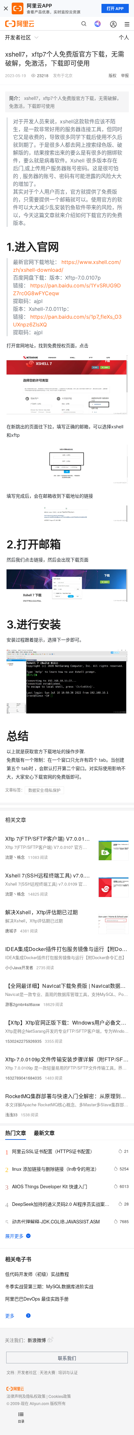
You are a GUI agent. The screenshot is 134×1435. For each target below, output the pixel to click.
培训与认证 (68, 1372)
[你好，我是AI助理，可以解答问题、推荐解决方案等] (97, 24)
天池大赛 (47, 1372)
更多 (9, 1315)
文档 (10, 1372)
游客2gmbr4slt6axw (22, 1004)
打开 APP (115, 8)
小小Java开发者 (19, 967)
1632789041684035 (23, 1078)
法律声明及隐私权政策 (26, 1396)
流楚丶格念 (15, 857)
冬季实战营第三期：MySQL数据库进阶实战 (49, 1286)
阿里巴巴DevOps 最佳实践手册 (37, 1298)
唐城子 (11, 930)
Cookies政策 (59, 1396)
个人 (124, 37)
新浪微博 (37, 1340)
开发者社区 (27, 1372)
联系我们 (67, 1358)
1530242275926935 (23, 1041)
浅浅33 (11, 1114)
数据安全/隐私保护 (44, 790)
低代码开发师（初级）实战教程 (37, 1274)
